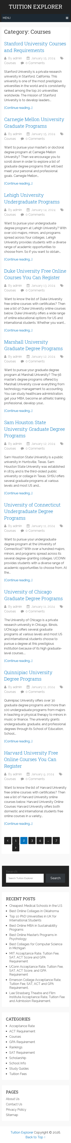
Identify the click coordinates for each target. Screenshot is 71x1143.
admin (17, 58)
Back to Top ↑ (35, 1137)
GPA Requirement (22, 1042)
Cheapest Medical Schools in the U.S (35, 906)
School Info (17, 1063)
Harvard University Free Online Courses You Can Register (31, 759)
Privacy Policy (16, 1109)
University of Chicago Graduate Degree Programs (33, 595)
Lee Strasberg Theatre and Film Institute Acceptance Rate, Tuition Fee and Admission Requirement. (37, 997)
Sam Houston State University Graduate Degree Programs (34, 429)
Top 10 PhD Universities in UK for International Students (32, 918)
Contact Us (14, 1104)
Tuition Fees (18, 1074)
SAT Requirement (22, 1052)
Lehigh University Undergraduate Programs (32, 198)
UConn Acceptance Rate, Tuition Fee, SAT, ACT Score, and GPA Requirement (36, 970)
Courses (10, 63)
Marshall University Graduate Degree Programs (33, 345)
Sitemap (12, 1115)
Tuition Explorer (35, 6)
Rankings (15, 1047)
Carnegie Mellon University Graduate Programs (34, 122)
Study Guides (19, 1068)
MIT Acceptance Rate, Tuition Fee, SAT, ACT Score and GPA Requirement (34, 957)
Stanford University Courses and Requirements (35, 46)
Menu (7, 18)
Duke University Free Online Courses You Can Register (35, 274)
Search (11, 871)
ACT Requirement (22, 1031)
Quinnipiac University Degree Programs (28, 675)
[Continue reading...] (18, 108)
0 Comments (35, 63)
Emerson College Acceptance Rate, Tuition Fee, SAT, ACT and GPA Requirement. (35, 984)
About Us (13, 1099)
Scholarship (17, 1058)
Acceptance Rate (22, 1026)
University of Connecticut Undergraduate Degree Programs (32, 511)
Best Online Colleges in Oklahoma (34, 911)
